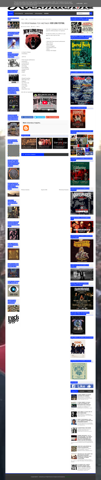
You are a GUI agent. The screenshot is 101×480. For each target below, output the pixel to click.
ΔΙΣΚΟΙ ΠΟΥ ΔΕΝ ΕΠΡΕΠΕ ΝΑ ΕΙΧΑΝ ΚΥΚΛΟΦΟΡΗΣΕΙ (84, 447)
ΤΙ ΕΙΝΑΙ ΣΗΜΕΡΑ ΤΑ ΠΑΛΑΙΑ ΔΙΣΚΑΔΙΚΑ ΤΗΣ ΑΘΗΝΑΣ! (84, 395)
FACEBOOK (46, 13)
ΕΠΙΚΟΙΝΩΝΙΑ (38, 13)
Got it (85, 3)
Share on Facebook (28, 117)
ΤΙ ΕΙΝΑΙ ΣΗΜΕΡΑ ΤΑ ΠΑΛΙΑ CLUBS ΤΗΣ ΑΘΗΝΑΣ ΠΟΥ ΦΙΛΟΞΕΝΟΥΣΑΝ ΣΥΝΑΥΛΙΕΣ (84, 403)
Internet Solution (68, 476)
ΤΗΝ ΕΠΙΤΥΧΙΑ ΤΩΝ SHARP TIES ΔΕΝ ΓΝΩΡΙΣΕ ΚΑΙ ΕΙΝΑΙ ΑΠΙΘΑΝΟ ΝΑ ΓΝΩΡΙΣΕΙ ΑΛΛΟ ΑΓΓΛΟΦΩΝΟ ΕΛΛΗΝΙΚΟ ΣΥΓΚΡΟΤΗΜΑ (85, 456)
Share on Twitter (40, 117)
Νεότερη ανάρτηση (25, 189)
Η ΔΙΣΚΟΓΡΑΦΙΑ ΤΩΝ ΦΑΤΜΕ (84, 427)
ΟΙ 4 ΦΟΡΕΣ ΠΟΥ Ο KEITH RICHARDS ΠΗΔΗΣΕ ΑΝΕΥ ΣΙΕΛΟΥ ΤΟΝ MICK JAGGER (83, 465)
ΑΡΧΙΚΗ (11, 13)
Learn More (79, 3)
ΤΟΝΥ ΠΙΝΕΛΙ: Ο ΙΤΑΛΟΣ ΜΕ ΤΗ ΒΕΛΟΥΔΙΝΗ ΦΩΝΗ (84, 412)
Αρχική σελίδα (44, 189)
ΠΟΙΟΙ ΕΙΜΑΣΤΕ (19, 13)
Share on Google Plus (53, 117)
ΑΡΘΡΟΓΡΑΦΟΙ (29, 13)
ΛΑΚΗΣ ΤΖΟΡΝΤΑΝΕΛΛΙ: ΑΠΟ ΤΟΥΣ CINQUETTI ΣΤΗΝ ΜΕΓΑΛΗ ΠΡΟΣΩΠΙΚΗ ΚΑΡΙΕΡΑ (85, 420)
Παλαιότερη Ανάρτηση (63, 189)
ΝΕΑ (38, 26)
